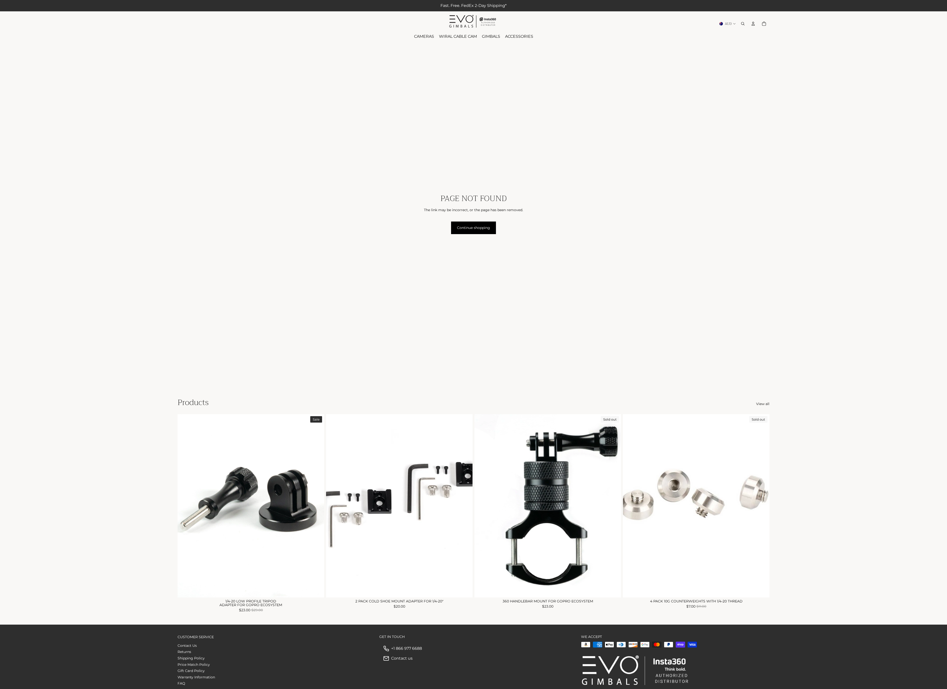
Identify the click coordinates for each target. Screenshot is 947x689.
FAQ (181, 683)
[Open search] (742, 23)
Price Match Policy (194, 664)
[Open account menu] (753, 23)
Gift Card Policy (191, 671)
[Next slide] (316, 505)
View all (762, 404)
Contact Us (187, 645)
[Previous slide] (185, 505)
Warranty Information (196, 677)
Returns (184, 652)
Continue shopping (473, 227)
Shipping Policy (191, 658)
